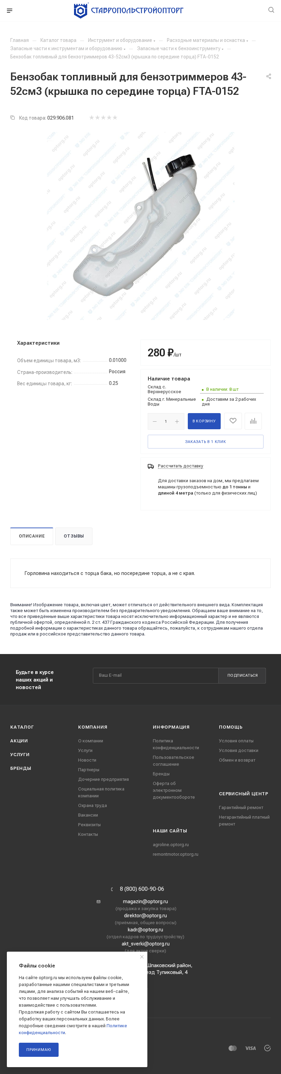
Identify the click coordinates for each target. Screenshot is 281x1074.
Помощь (231, 727)
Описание (32, 536)
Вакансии (88, 815)
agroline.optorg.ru (171, 844)
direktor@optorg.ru (145, 915)
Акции (19, 740)
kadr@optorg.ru (145, 930)
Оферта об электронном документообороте (174, 790)
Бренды (21, 768)
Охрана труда (92, 805)
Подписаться (243, 675)
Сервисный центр (243, 793)
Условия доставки (238, 750)
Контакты (88, 834)
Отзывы (74, 536)
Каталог (22, 727)
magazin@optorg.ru (145, 901)
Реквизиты (89, 824)
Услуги (20, 754)
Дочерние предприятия (103, 779)
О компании (90, 740)
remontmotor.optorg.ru (175, 854)
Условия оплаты (236, 740)
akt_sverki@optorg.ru (146, 944)
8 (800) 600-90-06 (142, 889)
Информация (171, 727)
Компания (92, 727)
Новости (87, 760)
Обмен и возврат (237, 760)
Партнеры (88, 769)
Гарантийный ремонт (241, 807)
